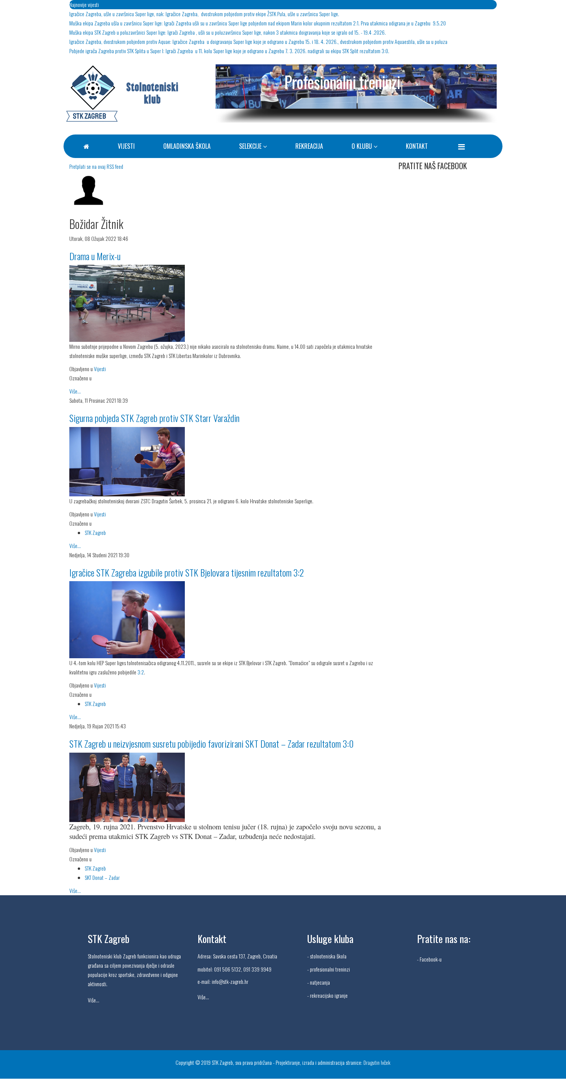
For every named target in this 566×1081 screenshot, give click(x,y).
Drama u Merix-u (95, 256)
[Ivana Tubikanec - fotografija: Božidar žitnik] (228, 619)
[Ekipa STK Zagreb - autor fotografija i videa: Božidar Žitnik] (228, 787)
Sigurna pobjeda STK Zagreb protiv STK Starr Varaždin (154, 418)
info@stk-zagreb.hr (230, 981)
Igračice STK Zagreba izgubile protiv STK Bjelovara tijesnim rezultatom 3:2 (186, 572)
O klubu (362, 146)
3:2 (140, 672)
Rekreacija (309, 146)
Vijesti (126, 146)
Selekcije (250, 146)
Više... (75, 391)
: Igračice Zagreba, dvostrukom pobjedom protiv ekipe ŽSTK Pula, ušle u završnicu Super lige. (204, 14)
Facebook (429, 959)
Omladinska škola (187, 146)
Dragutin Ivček (376, 1062)
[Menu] (461, 146)
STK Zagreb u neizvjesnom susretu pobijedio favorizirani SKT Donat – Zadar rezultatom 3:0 (211, 743)
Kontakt (417, 146)
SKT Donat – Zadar (102, 877)
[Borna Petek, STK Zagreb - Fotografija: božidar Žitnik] (228, 461)
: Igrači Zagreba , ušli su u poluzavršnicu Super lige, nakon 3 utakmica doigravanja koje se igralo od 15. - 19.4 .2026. (227, 32)
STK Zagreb (95, 532)
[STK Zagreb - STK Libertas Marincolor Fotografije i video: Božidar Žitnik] (228, 303)
